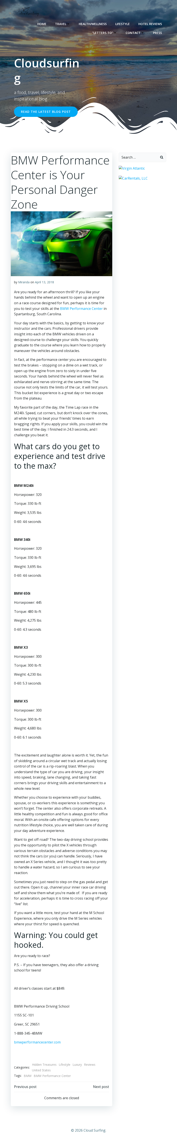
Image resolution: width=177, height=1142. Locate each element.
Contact (133, 33)
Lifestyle (122, 24)
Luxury (77, 1064)
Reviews (89, 1064)
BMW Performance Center (81, 308)
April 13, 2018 (44, 282)
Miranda (24, 282)
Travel (60, 24)
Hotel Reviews (150, 24)
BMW (28, 1076)
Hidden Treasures (44, 1064)
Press (157, 33)
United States (41, 1070)
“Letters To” (102, 33)
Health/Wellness (93, 24)
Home (41, 24)
